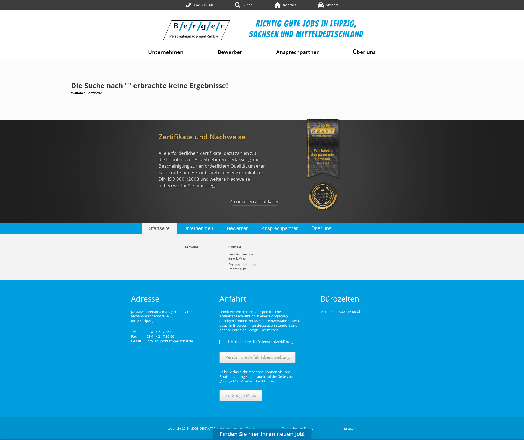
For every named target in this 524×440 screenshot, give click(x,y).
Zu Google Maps (240, 395)
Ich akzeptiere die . (261, 341)
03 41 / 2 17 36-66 (160, 336)
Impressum (348, 428)
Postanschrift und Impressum (242, 267)
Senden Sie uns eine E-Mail (241, 256)
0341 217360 (203, 4)
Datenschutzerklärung (297, 428)
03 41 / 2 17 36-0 (159, 331)
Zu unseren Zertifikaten (255, 201)
